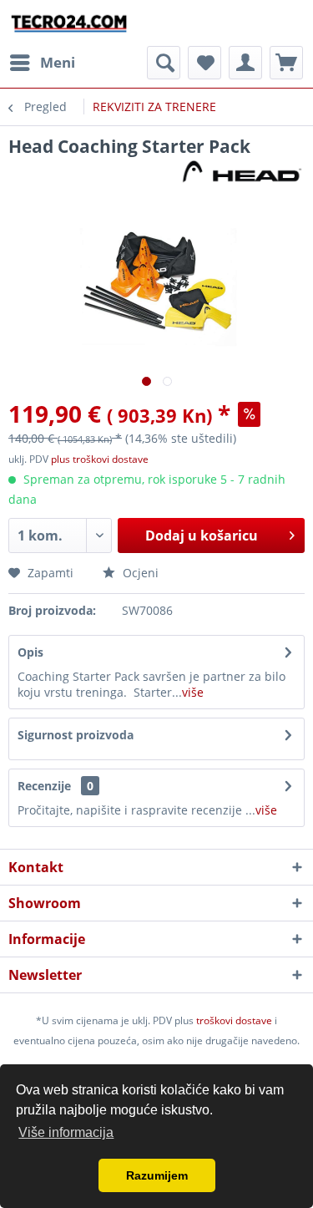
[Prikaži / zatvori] (163, 62)
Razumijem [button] (157, 1175)
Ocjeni (139, 573)
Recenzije (44, 786)
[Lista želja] (204, 62)
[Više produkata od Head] (242, 172)
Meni (57, 62)
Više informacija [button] (66, 1132)
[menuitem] (41, 62)
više (193, 692)
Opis (30, 652)
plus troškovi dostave (100, 459)
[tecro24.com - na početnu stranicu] (69, 23)
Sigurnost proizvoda (76, 735)
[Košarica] (286, 62)
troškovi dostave (234, 1020)
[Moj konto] (245, 62)
